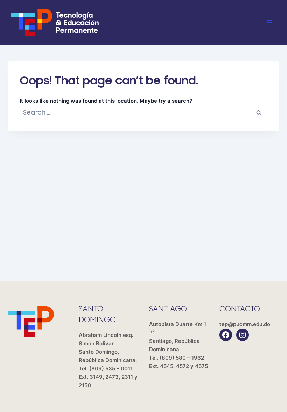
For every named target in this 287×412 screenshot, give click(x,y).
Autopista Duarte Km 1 (177, 337)
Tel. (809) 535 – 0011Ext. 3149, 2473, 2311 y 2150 (108, 377)
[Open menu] (269, 22)
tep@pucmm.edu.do (244, 324)
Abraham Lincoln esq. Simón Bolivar (108, 347)
